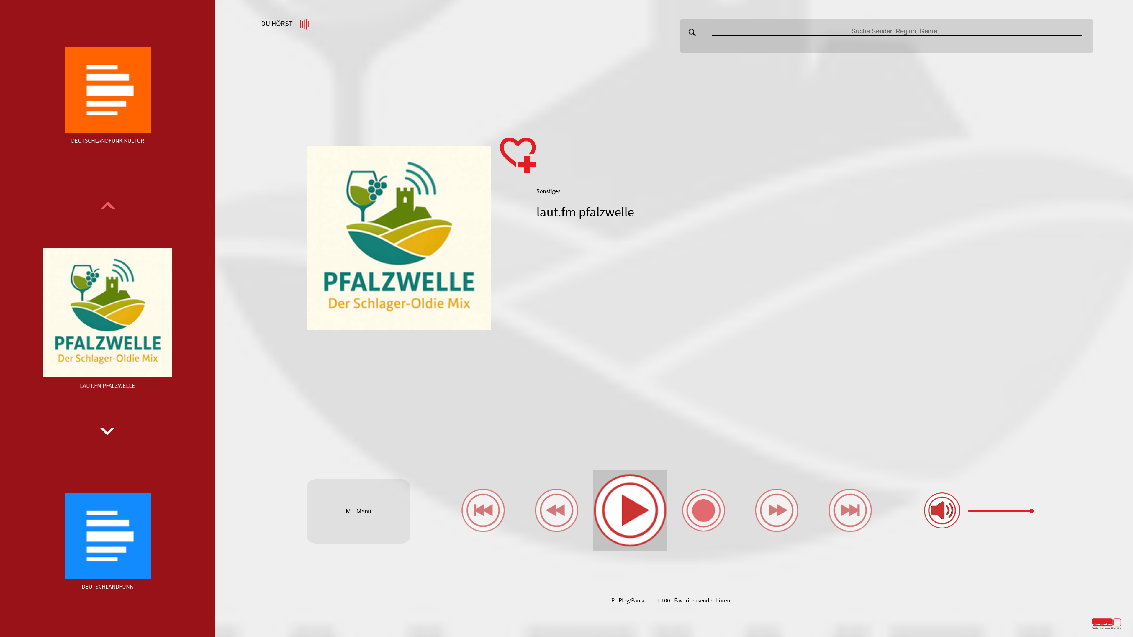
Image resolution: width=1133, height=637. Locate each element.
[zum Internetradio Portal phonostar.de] (1106, 628)
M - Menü (358, 511)
